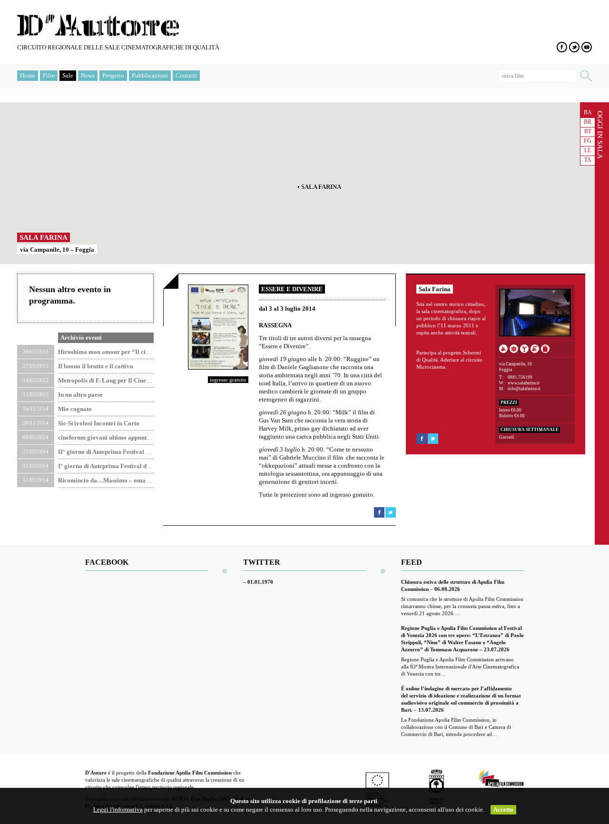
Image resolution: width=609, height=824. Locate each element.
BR (587, 121)
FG (587, 140)
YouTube (586, 47)
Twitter (574, 47)
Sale (67, 75)
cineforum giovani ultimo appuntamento (112, 437)
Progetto (113, 75)
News (88, 75)
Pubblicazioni (150, 75)
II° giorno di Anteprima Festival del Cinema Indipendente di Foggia (148, 451)
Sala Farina (44, 237)
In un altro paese (80, 394)
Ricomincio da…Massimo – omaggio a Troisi (119, 480)
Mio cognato (75, 408)
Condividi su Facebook (379, 512)
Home (27, 75)
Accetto (503, 809)
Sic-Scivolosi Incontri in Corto (98, 423)
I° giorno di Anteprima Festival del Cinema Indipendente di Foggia (147, 466)
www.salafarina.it (524, 383)
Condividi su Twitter (390, 512)
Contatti (186, 75)
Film (49, 75)
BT (587, 131)
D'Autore (98, 25)
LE (587, 150)
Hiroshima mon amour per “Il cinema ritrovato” (124, 351)
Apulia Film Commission (501, 781)
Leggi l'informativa (118, 809)
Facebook (562, 47)
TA (587, 160)
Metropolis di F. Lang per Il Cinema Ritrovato (120, 380)
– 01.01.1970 (258, 582)
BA (588, 112)
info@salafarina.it (524, 388)
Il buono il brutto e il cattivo (95, 366)
